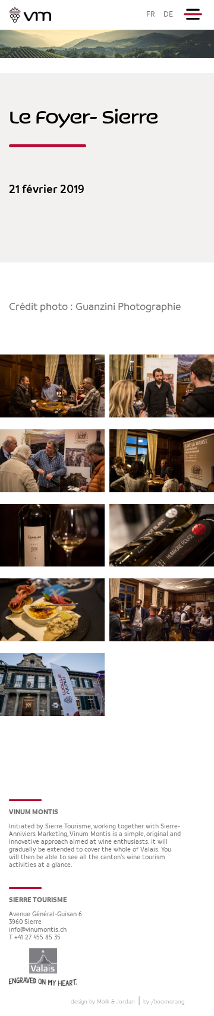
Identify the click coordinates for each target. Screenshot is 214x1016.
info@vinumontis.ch (38, 930)
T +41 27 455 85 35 (35, 938)
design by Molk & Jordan (103, 1002)
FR (150, 14)
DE (168, 14)
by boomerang (163, 1002)
